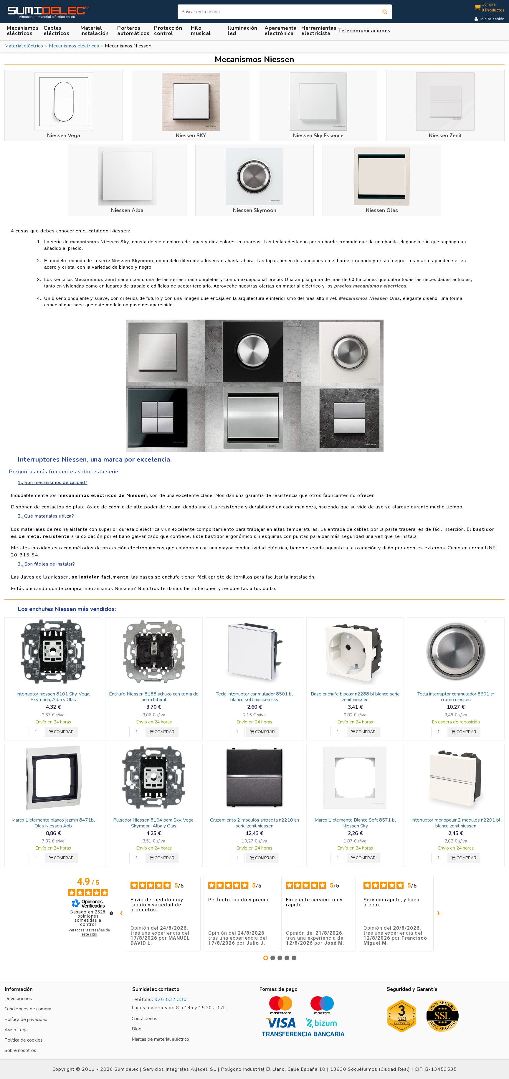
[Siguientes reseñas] (438, 914)
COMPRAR (63, 732)
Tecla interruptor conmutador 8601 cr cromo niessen (455, 697)
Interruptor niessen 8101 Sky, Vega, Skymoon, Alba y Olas (53, 697)
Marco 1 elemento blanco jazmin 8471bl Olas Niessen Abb (53, 823)
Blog (136, 1029)
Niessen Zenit (445, 135)
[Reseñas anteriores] (121, 914)
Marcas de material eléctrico (160, 1039)
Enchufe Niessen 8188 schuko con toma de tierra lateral (154, 697)
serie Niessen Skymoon (126, 260)
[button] (95, 30)
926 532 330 (171, 999)
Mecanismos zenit (95, 279)
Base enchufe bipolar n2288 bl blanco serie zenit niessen (355, 697)
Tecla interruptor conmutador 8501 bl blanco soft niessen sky (254, 697)
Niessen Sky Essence (318, 135)
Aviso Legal (16, 1030)
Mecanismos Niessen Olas (369, 298)
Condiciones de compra (27, 1009)
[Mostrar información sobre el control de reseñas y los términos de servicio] (111, 913)
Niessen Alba (127, 210)
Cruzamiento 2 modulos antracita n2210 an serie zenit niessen (254, 823)
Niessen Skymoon (254, 210)
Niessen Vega (63, 135)
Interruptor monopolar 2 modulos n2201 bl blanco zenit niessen (456, 823)
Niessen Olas (382, 210)
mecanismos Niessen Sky (99, 241)
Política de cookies (23, 1040)
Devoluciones (18, 998)
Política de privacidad (25, 1019)
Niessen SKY (191, 135)
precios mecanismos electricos (370, 285)
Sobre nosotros (20, 1050)
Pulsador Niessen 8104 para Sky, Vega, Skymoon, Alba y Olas (153, 823)
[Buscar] (384, 11)
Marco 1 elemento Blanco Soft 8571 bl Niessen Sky (355, 823)
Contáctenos (144, 1018)
